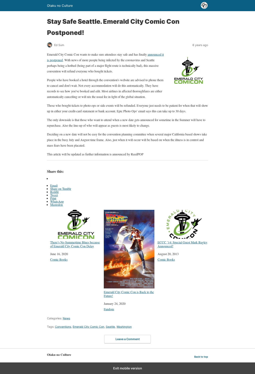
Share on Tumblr (60, 189)
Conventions (63, 326)
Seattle (110, 326)
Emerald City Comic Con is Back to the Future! (129, 294)
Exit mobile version (127, 368)
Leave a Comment (128, 339)
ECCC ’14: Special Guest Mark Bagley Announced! (182, 244)
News (66, 318)
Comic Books (59, 259)
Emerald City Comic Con (88, 326)
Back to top (201, 356)
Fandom (109, 309)
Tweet (54, 195)
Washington (124, 326)
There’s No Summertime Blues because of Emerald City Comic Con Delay (75, 244)
